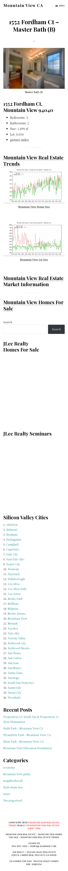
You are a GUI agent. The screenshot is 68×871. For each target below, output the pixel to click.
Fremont (13, 569)
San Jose (13, 663)
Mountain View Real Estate (33, 278)
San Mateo (14, 668)
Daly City (12, 554)
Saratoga (13, 678)
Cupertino (12, 549)
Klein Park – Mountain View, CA (23, 741)
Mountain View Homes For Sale (33, 305)
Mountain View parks (16, 774)
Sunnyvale (14, 688)
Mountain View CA (23, 5)
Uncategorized (12, 800)
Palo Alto (13, 633)
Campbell (12, 544)
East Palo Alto (15, 559)
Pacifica (13, 628)
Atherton (12, 525)
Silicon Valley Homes (46, 861)
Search (7, 322)
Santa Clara (15, 673)
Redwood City (17, 643)
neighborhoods (13, 781)
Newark (12, 623)
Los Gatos (14, 594)
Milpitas (13, 609)
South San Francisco (21, 683)
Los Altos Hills (17, 589)
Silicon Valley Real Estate (41, 852)
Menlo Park (15, 599)
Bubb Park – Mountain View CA (23, 728)
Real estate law (13, 787)
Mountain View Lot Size (34, 259)
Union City (14, 692)
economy (9, 767)
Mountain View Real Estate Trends (33, 160)
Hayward (13, 574)
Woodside (14, 697)
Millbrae (13, 604)
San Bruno (14, 653)
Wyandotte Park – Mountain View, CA (27, 735)
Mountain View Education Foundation (27, 748)
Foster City (13, 564)
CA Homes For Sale (20, 861)
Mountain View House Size (34, 206)
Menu (62, 5)
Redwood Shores (19, 648)
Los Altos (14, 584)
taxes (6, 794)
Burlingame (13, 539)
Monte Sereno (17, 613)
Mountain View (17, 618)
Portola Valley (17, 638)
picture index (19, 139)
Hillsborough (16, 579)
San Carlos (14, 658)
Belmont (11, 529)
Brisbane (12, 534)
